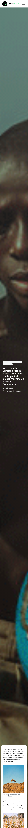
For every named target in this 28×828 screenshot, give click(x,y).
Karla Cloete (9, 388)
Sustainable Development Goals (12, 361)
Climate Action (8, 364)
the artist (10, 795)
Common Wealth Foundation (11, 802)
